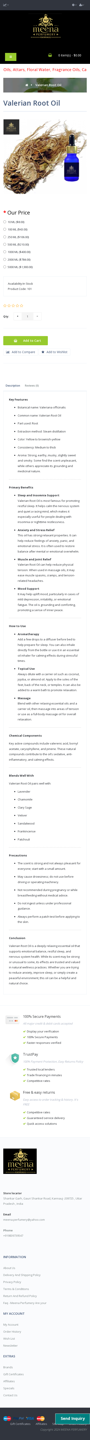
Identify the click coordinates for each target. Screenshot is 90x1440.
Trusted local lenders (41, 1069)
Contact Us (10, 1395)
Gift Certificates (13, 1374)
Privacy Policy (12, 1282)
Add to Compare (23, 352)
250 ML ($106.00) (18, 237)
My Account (10, 1325)
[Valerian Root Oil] (45, 157)
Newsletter (10, 1346)
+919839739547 (13, 1236)
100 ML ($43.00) (17, 229)
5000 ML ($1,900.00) (20, 267)
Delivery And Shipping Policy (22, 1275)
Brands (8, 1367)
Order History (12, 1332)
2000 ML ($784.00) (19, 260)
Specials (8, 1388)
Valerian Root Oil (48, 85)
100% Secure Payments (42, 1037)
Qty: (6, 316)
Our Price (18, 212)
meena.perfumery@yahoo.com (24, 1220)
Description (13, 385)
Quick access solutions (42, 1124)
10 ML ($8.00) (16, 222)
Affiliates (9, 1381)
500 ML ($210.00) (18, 244)
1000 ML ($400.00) (19, 252)
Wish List (9, 1339)
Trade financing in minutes (44, 1075)
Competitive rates (38, 1081)
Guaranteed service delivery (46, 1118)
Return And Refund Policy (20, 1296)
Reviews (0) (32, 385)
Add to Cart (32, 340)
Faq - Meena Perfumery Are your (25, 1303)
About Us (9, 1268)
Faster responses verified (44, 1043)
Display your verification (43, 1031)
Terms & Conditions (16, 1289)
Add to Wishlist (57, 352)
